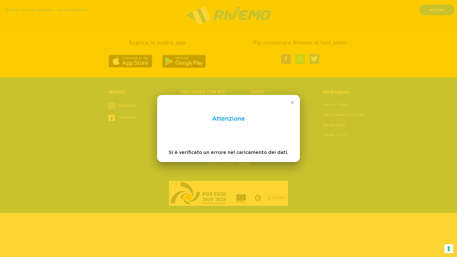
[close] (292, 102)
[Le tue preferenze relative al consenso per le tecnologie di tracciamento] (448, 248)
